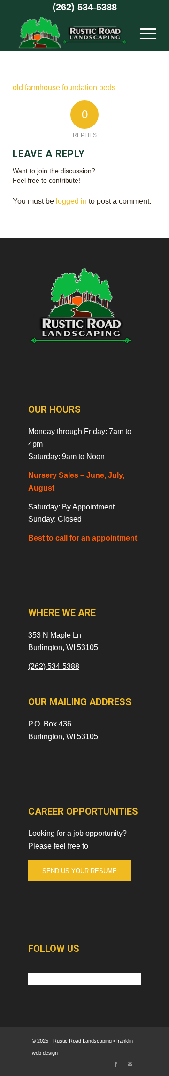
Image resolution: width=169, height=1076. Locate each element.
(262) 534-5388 (85, 7)
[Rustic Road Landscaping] (70, 32)
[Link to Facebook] (116, 1064)
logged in (71, 201)
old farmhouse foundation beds (64, 87)
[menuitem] (143, 32)
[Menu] (143, 32)
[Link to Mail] (130, 1064)
